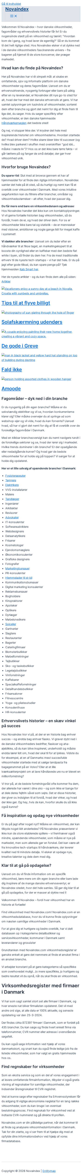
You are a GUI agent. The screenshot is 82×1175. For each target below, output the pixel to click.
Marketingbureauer (17, 568)
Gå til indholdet (11, 4)
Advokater (12, 517)
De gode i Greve (20, 346)
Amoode (11, 388)
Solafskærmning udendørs (32, 322)
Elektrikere (12, 485)
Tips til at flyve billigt (26, 303)
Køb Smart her (29, 269)
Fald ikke (12, 369)
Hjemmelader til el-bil (18, 578)
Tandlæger (12, 499)
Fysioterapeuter (15, 475)
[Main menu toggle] (13, 16)
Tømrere (10, 480)
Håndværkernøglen (14, 123)
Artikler (6, 281)
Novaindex (17, 9)
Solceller (10, 624)
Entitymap (49, 1171)
